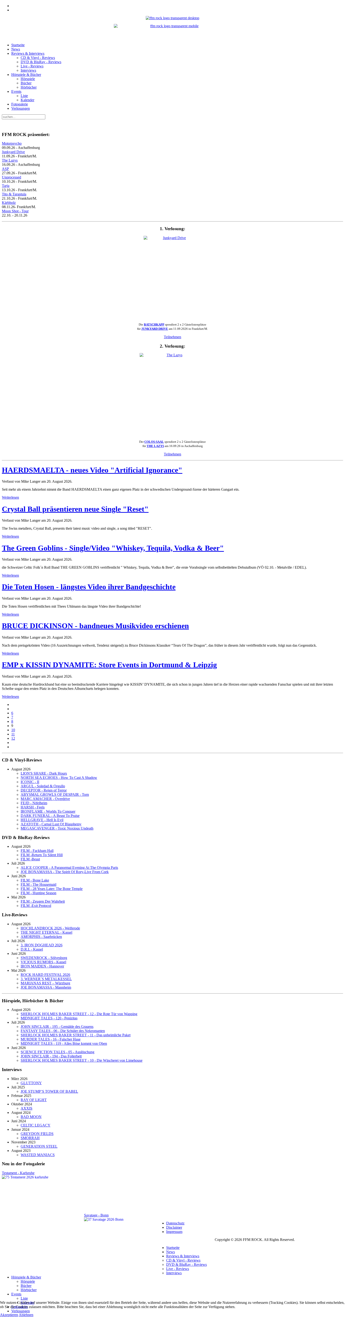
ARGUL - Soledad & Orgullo (43, 786)
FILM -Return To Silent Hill (42, 855)
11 (13, 734)
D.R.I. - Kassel (32, 949)
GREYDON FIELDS (37, 1134)
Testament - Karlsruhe (18, 1173)
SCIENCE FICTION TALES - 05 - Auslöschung (57, 1052)
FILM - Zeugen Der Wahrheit (43, 901)
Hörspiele (28, 79)
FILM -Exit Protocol (36, 906)
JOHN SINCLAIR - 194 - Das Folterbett (51, 1056)
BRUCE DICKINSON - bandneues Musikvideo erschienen (95, 626)
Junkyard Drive (13, 152)
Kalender (27, 100)
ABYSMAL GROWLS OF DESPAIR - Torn (55, 794)
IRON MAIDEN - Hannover (42, 966)
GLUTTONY (31, 1083)
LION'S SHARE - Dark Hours (44, 773)
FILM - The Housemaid (38, 884)
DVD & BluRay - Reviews (41, 62)
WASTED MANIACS (38, 1155)
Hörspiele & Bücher (26, 75)
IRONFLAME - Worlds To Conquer (48, 811)
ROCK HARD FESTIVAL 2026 (45, 975)
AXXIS (26, 1108)
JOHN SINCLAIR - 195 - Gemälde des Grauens (57, 1027)
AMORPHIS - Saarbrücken (41, 937)
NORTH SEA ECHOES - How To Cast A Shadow (59, 778)
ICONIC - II (30, 782)
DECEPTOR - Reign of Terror (44, 790)
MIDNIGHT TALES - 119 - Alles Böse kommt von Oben (64, 1043)
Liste (24, 96)
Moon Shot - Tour (15, 211)
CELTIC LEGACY (35, 1125)
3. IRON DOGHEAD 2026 (41, 945)
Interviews (28, 70)
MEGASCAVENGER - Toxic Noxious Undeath (57, 828)
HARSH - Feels (33, 807)
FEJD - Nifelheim (34, 803)
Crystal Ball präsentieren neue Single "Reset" (75, 509)
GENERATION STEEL (39, 1146)
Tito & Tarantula (14, 194)
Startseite (18, 45)
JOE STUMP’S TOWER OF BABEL (49, 1091)
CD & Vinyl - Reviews (38, 58)
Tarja (5, 186)
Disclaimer (174, 1227)
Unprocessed (11, 177)
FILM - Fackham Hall (37, 851)
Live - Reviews (32, 66)
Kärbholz (9, 203)
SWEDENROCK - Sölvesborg (44, 958)
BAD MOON (31, 1117)
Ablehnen (26, 1315)
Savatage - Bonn (96, 1215)
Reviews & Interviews (27, 53)
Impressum (174, 1232)
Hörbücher (29, 87)
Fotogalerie (19, 104)
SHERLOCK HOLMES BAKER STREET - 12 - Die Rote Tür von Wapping (79, 1014)
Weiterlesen (10, 497)
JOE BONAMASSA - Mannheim (46, 987)
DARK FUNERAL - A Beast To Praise (50, 816)
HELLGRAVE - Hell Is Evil (42, 820)
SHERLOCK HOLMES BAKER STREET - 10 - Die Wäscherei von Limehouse (81, 1060)
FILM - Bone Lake (35, 880)
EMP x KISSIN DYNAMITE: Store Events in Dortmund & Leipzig (109, 664)
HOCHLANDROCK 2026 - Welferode (50, 928)
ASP (5, 169)
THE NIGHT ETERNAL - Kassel (46, 932)
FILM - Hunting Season (38, 893)
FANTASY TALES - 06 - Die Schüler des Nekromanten (63, 1031)
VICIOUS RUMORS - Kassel (43, 962)
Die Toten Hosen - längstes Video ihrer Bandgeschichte (89, 587)
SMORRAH (30, 1138)
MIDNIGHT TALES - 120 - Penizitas (49, 1018)
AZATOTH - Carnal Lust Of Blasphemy (51, 824)
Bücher (26, 83)
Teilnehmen (172, 337)
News (15, 49)
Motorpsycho (12, 143)
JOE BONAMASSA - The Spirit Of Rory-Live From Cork (65, 872)
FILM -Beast (30, 859)
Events (16, 91)
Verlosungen (20, 108)
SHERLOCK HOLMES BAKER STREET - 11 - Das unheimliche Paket (75, 1035)
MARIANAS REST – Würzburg (45, 983)
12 (13, 738)
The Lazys (10, 160)
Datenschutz (175, 1223)
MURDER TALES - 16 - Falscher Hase (50, 1039)
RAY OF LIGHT (34, 1100)
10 (13, 730)
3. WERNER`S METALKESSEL (46, 979)
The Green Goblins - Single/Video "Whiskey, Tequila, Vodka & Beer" (113, 548)
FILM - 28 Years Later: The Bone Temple (52, 889)
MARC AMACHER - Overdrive (45, 799)
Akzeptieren (9, 1315)
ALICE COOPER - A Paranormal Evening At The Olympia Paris (69, 868)
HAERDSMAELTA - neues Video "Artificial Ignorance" (92, 470)
